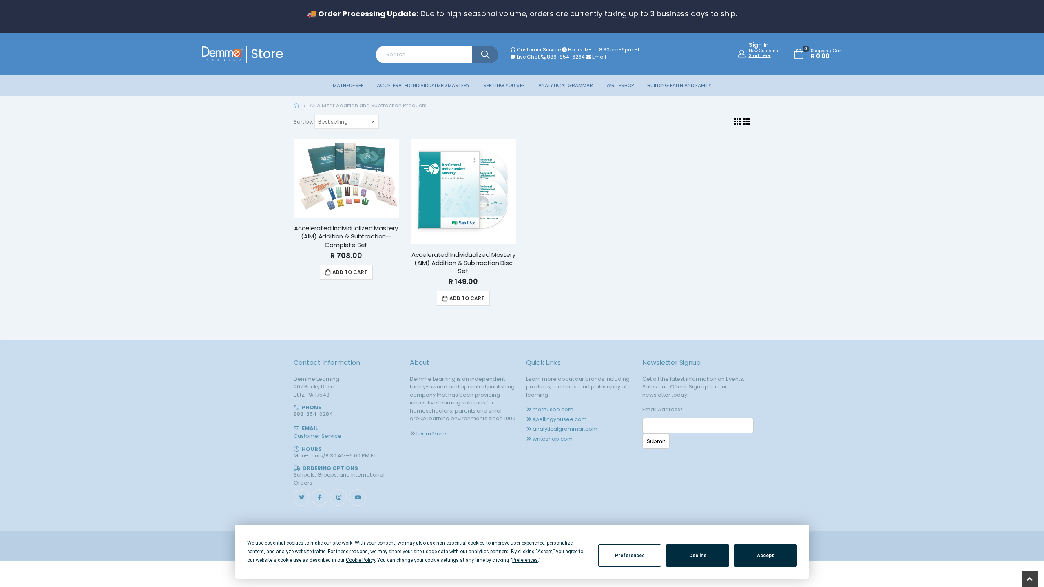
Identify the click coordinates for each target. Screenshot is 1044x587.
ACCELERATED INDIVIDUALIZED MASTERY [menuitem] (423, 85)
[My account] (743, 53)
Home (297, 105)
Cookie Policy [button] (360, 560)
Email (598, 56)
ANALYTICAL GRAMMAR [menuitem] (565, 85)
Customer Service (538, 49)
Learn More (431, 433)
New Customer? (765, 51)
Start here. (760, 56)
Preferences (630, 555)
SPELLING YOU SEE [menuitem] (503, 85)
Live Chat (527, 56)
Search (485, 54)
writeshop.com (553, 439)
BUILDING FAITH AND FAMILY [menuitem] (679, 85)
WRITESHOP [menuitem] (620, 85)
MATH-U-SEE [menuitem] (348, 85)
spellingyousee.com (560, 419)
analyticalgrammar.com (565, 429)
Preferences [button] (525, 560)
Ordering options (330, 468)
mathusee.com (553, 409)
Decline (697, 555)
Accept (765, 555)
